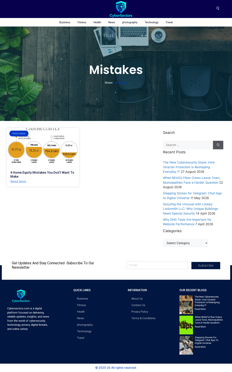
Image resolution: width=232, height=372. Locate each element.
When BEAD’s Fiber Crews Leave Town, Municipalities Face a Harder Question (209, 320)
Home (109, 82)
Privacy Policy (139, 311)
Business (64, 22)
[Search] (218, 145)
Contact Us (138, 305)
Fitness (82, 22)
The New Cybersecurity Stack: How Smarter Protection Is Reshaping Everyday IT (189, 167)
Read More (18, 181)
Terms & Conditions (143, 318)
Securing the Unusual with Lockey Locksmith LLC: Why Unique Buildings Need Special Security (190, 208)
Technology (151, 22)
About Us (137, 298)
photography (129, 22)
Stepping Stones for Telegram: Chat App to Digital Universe (206, 340)
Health (97, 22)
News (111, 22)
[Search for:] (188, 145)
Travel (169, 22)
